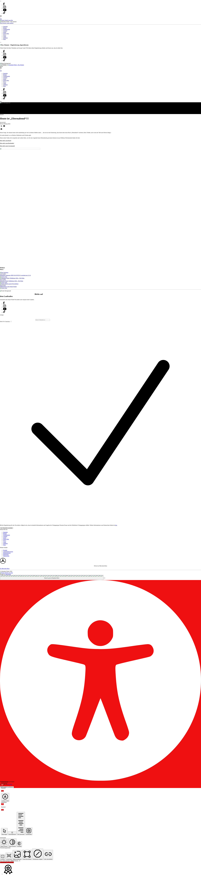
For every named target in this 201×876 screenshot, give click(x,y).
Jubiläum (5, 37)
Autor (4, 36)
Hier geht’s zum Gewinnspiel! (7, 146)
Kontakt (5, 550)
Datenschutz (6, 556)
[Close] (0, 42)
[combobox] (51, 577)
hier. (116, 525)
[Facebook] (4, 5)
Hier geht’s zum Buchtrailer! (7, 143)
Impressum (6, 554)
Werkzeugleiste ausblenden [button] (7, 787)
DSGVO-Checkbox (5, 321)
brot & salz (8, 574)
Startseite (5, 26)
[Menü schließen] (3, 65)
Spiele (4, 32)
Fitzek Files (6, 33)
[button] (104, 578)
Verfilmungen (6, 29)
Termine (5, 30)
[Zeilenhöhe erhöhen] (2, 804)
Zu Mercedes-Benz (5, 568)
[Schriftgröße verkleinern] (2, 791)
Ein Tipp (10, 784)
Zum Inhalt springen (5, 860)
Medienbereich (7, 553)
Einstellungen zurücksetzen (7, 862)
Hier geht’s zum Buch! (5, 140)
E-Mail (1, 315)
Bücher (5, 28)
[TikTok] (4, 13)
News (4, 35)
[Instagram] (4, 8)
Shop (4, 39)
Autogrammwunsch (8, 551)
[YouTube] (4, 10)
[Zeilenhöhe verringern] (2, 810)
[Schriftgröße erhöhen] (2, 785)
